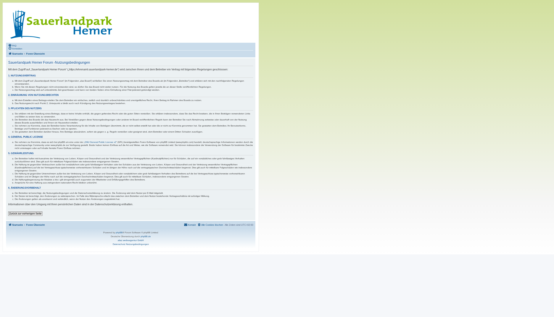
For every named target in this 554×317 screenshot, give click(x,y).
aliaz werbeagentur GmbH (131, 240)
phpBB (119, 232)
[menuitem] (12, 45)
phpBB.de (146, 236)
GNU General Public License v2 (100, 142)
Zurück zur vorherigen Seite (25, 213)
